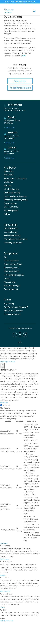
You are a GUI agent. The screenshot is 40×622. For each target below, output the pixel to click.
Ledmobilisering (10, 232)
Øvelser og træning (12, 192)
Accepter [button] (12, 361)
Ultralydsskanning (11, 189)
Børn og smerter (11, 289)
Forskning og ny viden (13, 242)
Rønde (11, 117)
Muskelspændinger (12, 285)
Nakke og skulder (11, 260)
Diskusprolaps (10, 282)
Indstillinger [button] (4, 361)
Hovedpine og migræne (14, 275)
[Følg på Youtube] (25, 335)
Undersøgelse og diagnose (15, 196)
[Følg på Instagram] (20, 335)
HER (23, 56)
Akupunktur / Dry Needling (15, 178)
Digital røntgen (10, 203)
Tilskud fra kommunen (13, 310)
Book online (20, 81)
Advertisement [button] (5, 591)
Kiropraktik (8, 174)
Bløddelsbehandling (12, 235)
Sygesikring (9, 303)
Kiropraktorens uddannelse (15, 239)
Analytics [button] (3, 575)
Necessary (6, 405)
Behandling (9, 171)
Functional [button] (3, 543)
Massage (8, 185)
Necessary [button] (4, 402)
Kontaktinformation (20, 87)
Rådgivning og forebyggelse (16, 200)
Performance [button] (4, 559)
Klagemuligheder (11, 210)
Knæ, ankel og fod (11, 271)
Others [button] (2, 607)
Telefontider (15, 104)
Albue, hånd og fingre (13, 264)
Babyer (7, 214)
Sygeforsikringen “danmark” (16, 307)
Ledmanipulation (11, 228)
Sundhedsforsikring (12, 314)
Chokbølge (8, 182)
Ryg (5, 257)
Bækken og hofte (11, 267)
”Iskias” (7, 278)
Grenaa (12, 147)
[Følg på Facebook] (15, 335)
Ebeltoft (12, 132)
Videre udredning (11, 207)
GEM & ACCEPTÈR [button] (6, 621)
